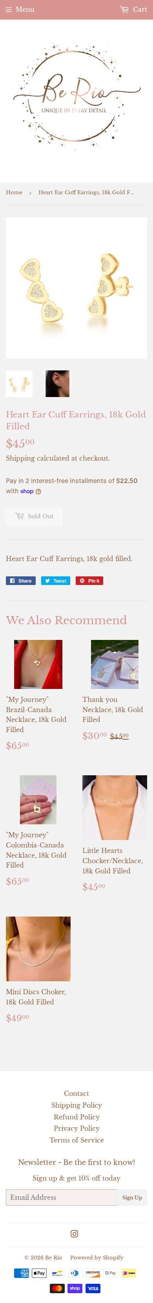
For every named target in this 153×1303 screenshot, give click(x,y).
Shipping (20, 458)
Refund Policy (77, 1117)
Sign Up (132, 1198)
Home (14, 192)
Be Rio (53, 1257)
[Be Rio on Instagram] (74, 1235)
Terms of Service (76, 1140)
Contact (76, 1093)
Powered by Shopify (96, 1257)
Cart (139, 9)
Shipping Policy (76, 1105)
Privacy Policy (77, 1128)
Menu (25, 9)
